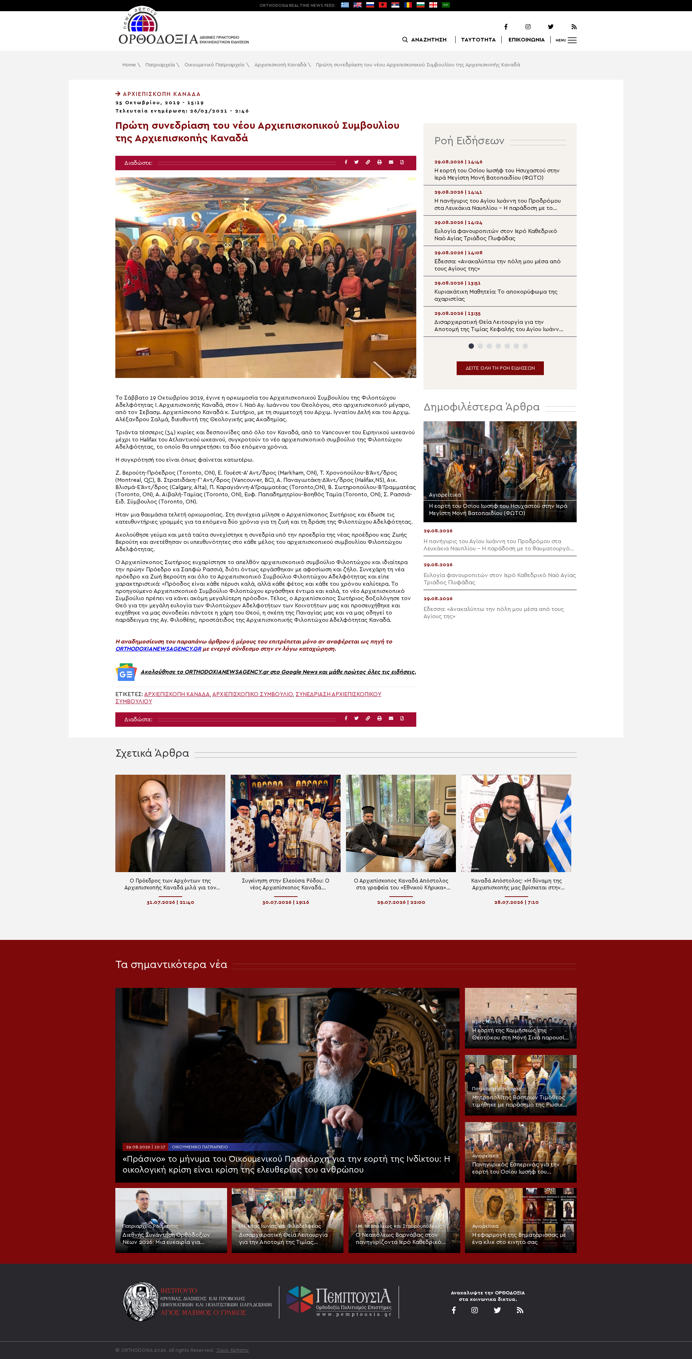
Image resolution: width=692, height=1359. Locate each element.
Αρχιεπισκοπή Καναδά (280, 64)
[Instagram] (520, 27)
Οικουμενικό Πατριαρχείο (215, 64)
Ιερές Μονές (486, 1021)
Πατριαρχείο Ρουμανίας (150, 1226)
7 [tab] (525, 346)
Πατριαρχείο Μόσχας (496, 1088)
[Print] (379, 162)
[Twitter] (543, 27)
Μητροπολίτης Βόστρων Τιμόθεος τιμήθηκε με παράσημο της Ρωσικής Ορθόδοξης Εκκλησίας (520, 1101)
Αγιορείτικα (485, 1155)
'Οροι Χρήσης (232, 1350)
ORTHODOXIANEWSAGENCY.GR (158, 649)
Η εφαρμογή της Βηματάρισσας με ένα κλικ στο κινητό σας (519, 1238)
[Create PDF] (402, 162)
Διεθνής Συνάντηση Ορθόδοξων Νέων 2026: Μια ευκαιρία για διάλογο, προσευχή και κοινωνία (167, 1239)
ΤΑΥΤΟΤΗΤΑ (478, 40)
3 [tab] (489, 346)
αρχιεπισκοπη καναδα (177, 694)
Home (129, 64)
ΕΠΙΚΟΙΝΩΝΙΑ (527, 40)
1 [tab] (471, 346)
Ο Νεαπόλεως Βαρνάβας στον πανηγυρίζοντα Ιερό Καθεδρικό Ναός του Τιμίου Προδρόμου (399, 1239)
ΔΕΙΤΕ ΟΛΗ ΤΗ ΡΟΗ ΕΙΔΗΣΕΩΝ (500, 368)
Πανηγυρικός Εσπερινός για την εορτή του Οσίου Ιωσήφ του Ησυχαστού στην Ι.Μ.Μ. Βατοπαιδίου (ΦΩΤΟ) (520, 1168)
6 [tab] (516, 346)
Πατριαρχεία (160, 64)
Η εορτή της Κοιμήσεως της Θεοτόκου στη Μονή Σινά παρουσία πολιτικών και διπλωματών (520, 1034)
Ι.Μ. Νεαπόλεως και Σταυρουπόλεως (399, 1226)
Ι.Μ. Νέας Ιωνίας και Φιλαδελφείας (280, 1226)
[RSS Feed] (566, 27)
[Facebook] (496, 27)
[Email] (391, 162)
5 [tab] (507, 346)
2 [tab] (480, 346)
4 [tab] (498, 346)
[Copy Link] (368, 162)
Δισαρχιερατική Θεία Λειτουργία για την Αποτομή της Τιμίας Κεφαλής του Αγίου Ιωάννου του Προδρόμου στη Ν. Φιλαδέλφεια (283, 1239)
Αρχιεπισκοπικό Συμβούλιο (252, 694)
